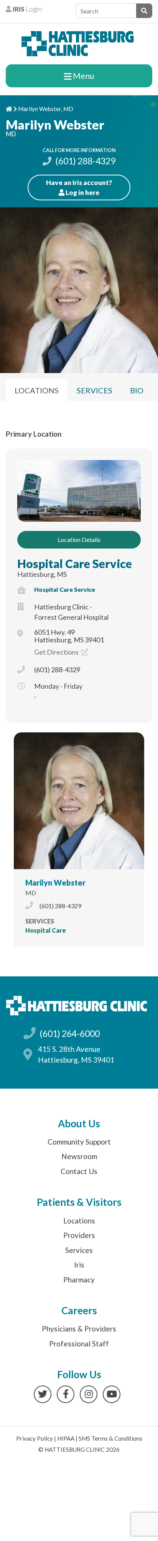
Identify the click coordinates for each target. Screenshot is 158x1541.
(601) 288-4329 (84, 161)
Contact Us (79, 1171)
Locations (79, 1220)
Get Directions (57, 652)
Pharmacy (79, 1279)
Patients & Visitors (79, 1202)
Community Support (79, 1141)
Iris (79, 1264)
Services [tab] (94, 390)
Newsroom (79, 1156)
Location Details (79, 539)
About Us (79, 1123)
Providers (79, 1235)
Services (79, 1250)
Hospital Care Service (74, 563)
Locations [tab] (37, 390)
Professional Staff (79, 1343)
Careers (79, 1310)
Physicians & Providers (79, 1328)
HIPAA (65, 1438)
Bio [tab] (136, 390)
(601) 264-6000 (70, 1033)
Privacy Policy (34, 1438)
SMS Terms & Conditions (110, 1438)
